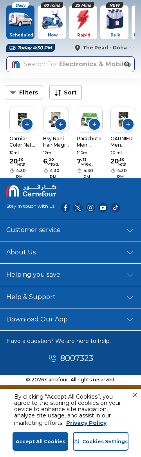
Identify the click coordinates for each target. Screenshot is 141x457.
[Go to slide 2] (54, 121)
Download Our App (37, 319)
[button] (134, 395)
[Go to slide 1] (50, 121)
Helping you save (33, 274)
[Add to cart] (27, 124)
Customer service (33, 230)
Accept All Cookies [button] (40, 441)
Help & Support (31, 297)
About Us (21, 252)
